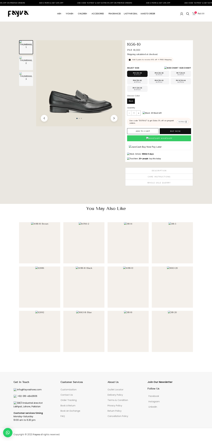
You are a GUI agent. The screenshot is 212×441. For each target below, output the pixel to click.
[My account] (182, 14)
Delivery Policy (115, 394)
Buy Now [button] (175, 131)
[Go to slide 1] (77, 118)
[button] (177, 68)
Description (159, 171)
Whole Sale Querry (159, 183)
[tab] (26, 47)
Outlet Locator (115, 389)
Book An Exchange (70, 410)
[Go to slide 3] (81, 118)
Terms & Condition (118, 400)
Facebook (154, 396)
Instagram (154, 401)
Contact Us (67, 394)
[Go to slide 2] (79, 118)
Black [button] (131, 101)
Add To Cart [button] (143, 131)
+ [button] (138, 113)
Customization (69, 389)
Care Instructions (159, 177)
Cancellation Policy (118, 416)
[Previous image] (44, 118)
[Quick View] (55, 259)
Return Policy (115, 410)
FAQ (63, 416)
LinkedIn (153, 406)
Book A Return (68, 405)
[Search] (188, 14)
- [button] (129, 113)
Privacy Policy (115, 405)
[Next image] (114, 118)
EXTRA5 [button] (182, 122)
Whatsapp (166, 138)
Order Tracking (69, 400)
